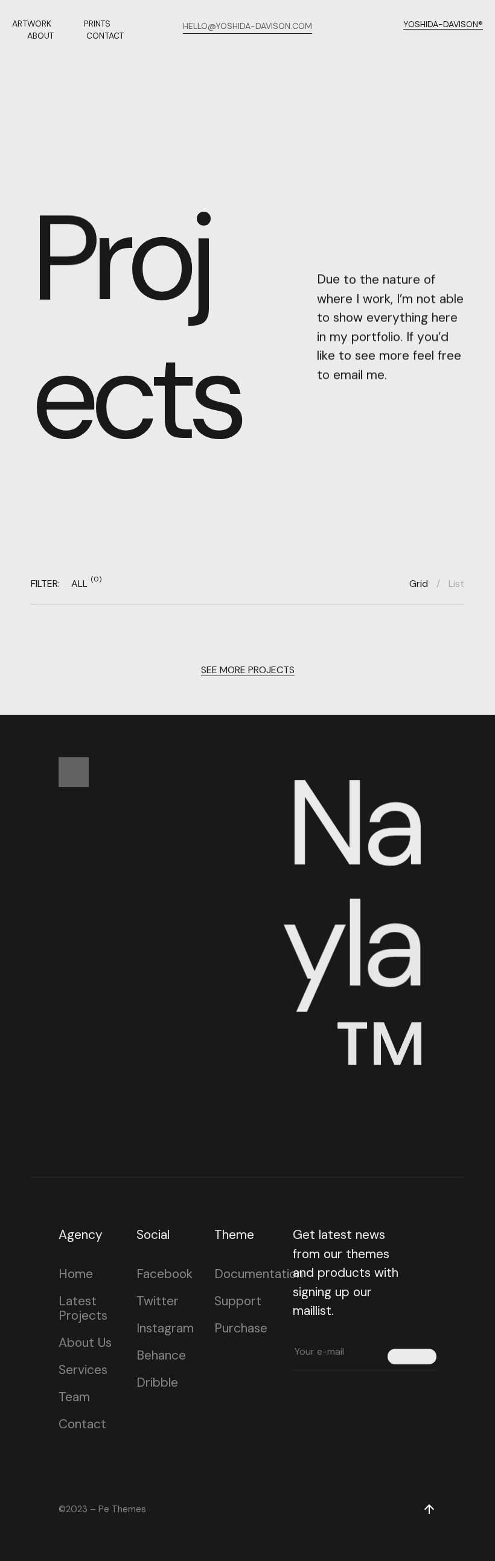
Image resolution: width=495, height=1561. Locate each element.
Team (74, 1396)
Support (237, 1301)
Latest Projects (83, 1308)
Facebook (164, 1273)
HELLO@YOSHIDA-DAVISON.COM (247, 26)
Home (76, 1273)
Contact (82, 1424)
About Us (85, 1342)
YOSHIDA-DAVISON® (443, 24)
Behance (161, 1355)
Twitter (157, 1301)
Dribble (157, 1382)
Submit (412, 1356)
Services (83, 1369)
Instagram (165, 1328)
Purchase (240, 1328)
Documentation (258, 1273)
